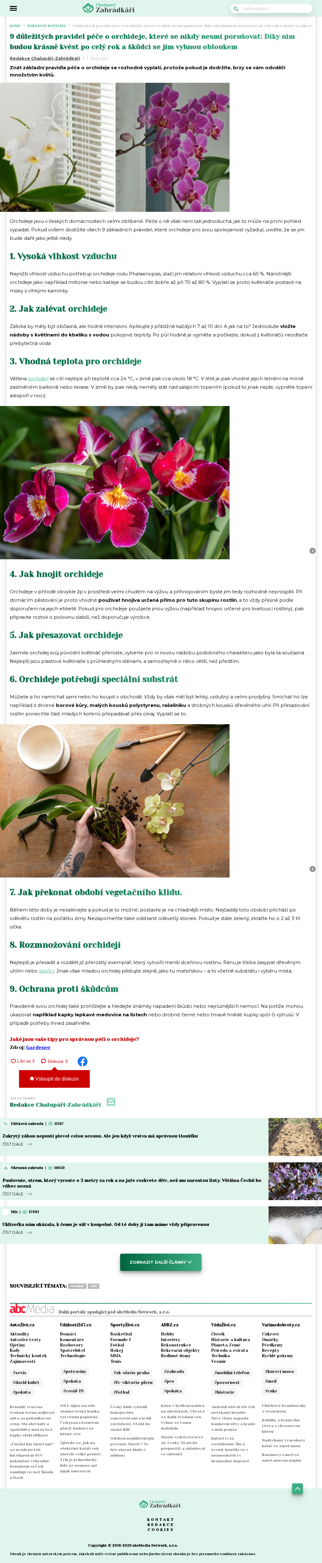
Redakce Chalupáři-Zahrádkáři (45, 58)
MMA (115, 1355)
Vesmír (218, 1361)
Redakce (161, 1524)
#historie (224, 1392)
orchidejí (38, 378)
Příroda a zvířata (229, 1350)
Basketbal (121, 1334)
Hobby (167, 1334)
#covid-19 (73, 1391)
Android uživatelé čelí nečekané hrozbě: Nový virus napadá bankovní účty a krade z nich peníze (233, 1418)
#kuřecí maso (279, 1371)
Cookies (160, 1529)
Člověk (218, 1334)
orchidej (77, 1286)
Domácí (68, 1334)
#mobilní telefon (231, 1372)
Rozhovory (71, 1345)
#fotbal (121, 1392)
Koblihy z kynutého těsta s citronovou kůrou (281, 1426)
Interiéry (170, 1339)
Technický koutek (28, 1355)
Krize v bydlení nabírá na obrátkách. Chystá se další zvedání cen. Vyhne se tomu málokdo (183, 1416)
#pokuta (22, 1392)
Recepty (270, 1350)
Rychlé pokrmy (277, 1355)
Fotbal (117, 1345)
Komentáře (72, 1339)
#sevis (19, 1372)
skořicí (46, 971)
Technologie (73, 1355)
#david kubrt (26, 1382)
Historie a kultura (230, 1339)
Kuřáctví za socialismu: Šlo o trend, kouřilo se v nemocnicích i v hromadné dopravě (230, 1449)
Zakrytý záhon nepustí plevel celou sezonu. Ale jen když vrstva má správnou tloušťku (100, 1135)
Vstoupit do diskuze (56, 1078)
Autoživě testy (25, 1339)
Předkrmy (272, 1345)
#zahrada (174, 1371)
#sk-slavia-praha (131, 1372)
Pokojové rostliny (46, 26)
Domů (15, 26)
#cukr (271, 1391)
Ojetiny (17, 1345)
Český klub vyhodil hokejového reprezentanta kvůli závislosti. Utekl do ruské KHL (130, 1418)
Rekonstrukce (176, 1345)
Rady (15, 1350)
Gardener (38, 1047)
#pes (169, 1381)
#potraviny (74, 1371)
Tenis (115, 1361)
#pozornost (227, 1382)
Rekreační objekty (180, 1350)
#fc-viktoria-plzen (133, 1382)
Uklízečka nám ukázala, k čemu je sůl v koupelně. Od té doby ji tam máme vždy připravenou (106, 1224)
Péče (93, 1286)
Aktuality (19, 1334)
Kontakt (161, 1519)
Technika (220, 1355)
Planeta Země (225, 1345)
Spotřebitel (72, 1350)
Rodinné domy (176, 1355)
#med (270, 1381)
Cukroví (270, 1334)
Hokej (116, 1350)
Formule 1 (120, 1339)
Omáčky (270, 1339)
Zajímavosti (22, 1361)
